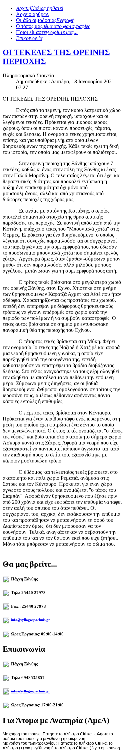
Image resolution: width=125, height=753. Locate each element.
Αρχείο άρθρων (32, 14)
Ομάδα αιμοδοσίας (45, 20)
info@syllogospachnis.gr (30, 620)
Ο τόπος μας (53, 26)
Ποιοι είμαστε (47, 32)
